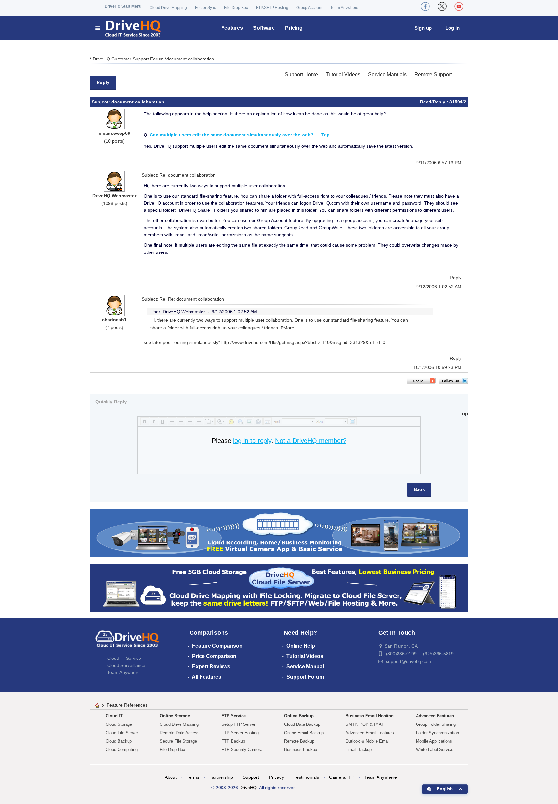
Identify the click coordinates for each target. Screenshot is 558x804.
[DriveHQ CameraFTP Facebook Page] (425, 6)
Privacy (276, 777)
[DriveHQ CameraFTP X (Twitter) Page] (442, 6)
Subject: (101, 101)
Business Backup (300, 749)
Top (325, 134)
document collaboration (190, 58)
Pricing (294, 28)
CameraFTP (341, 777)
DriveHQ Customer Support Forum (129, 58)
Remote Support (433, 74)
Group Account (309, 7)
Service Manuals (387, 74)
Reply (103, 82)
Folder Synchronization (437, 732)
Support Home (301, 74)
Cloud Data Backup (302, 724)
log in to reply (252, 440)
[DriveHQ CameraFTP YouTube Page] (459, 6)
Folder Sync (205, 7)
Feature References (127, 705)
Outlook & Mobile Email (368, 741)
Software (264, 28)
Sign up (423, 28)
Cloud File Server (122, 732)
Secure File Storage (178, 741)
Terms (193, 777)
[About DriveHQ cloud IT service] (127, 641)
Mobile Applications (434, 741)
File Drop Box (236, 7)
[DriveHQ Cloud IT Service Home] (128, 28)
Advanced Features (435, 715)
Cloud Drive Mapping (168, 7)
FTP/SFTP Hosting (272, 7)
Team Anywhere (344, 7)
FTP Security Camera (242, 749)
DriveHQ (248, 787)
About (171, 777)
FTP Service (234, 715)
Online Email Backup (304, 732)
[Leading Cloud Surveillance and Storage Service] (279, 532)
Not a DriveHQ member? (310, 440)
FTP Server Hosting (240, 732)
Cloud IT (114, 715)
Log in (452, 28)
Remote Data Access (180, 732)
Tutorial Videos (343, 74)
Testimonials (306, 777)
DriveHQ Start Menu (123, 6)
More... (291, 327)
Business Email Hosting (370, 715)
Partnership (221, 777)
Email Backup (359, 749)
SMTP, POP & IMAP (365, 724)
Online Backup (299, 715)
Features (232, 28)
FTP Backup (233, 741)
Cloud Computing (122, 749)
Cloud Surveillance (126, 665)
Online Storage (175, 715)
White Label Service (434, 749)
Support (251, 777)
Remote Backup (299, 741)
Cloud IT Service (124, 658)
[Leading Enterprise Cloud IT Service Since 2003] (279, 588)
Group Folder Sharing (436, 724)
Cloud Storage (119, 724)
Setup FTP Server (238, 724)
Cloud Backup (119, 741)
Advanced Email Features (370, 732)
